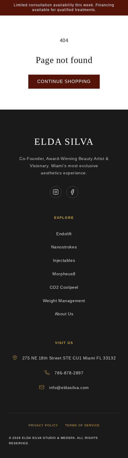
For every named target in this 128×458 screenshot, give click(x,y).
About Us (64, 313)
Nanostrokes (64, 247)
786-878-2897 (68, 373)
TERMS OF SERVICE (82, 425)
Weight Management (64, 300)
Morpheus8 (63, 273)
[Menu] (115, 29)
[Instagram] (56, 192)
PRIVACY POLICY (43, 425)
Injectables (64, 260)
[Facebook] (72, 192)
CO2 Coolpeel (64, 287)
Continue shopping (64, 81)
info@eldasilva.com (69, 387)
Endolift (64, 233)
